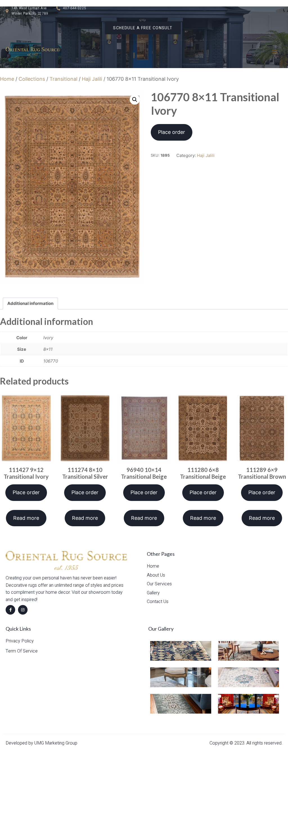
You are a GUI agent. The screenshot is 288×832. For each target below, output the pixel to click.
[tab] (30, 304)
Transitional (63, 79)
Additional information (30, 303)
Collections (32, 79)
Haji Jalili (92, 79)
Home (7, 79)
